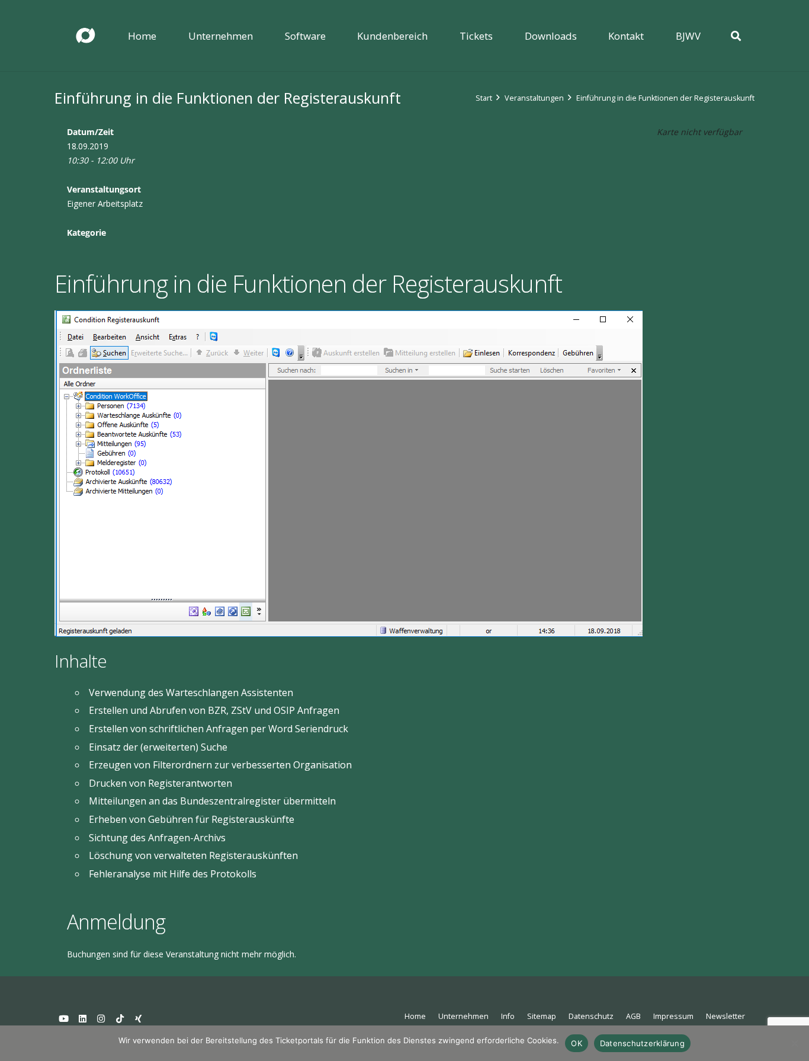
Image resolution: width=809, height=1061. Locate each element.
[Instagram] (101, 1018)
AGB (633, 1016)
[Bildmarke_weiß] (85, 35)
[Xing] (138, 1018)
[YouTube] (63, 1018)
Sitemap (541, 1016)
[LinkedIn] (82, 1018)
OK (576, 1043)
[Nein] (794, 1043)
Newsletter (725, 1016)
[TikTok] (120, 1018)
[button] (261, 35)
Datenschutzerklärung (642, 1043)
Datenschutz (591, 1016)
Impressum (673, 1016)
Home (415, 1016)
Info (508, 1016)
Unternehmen (463, 1016)
